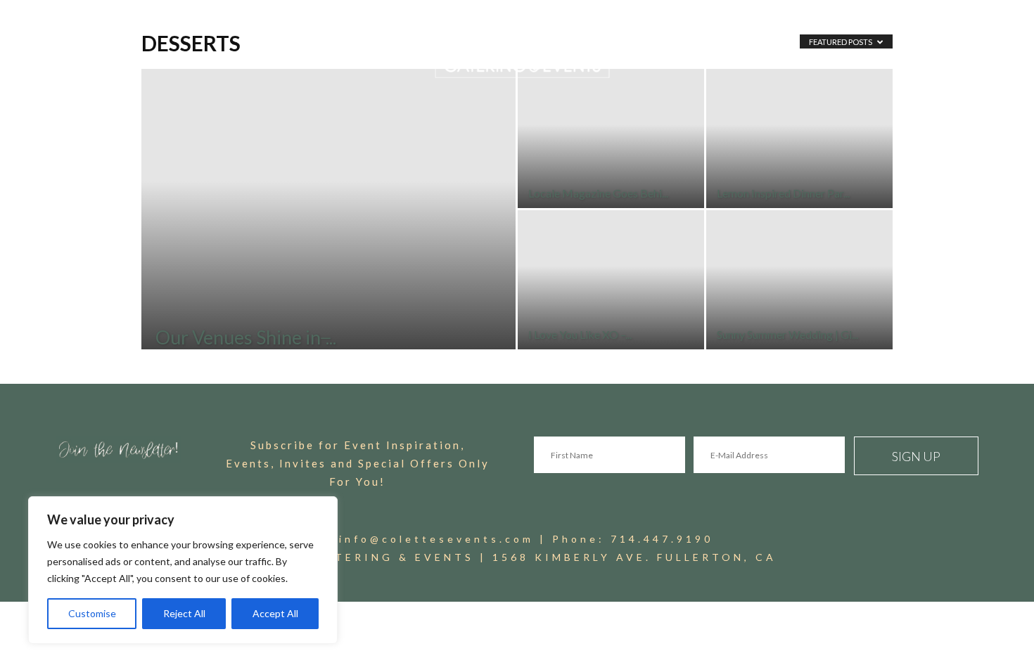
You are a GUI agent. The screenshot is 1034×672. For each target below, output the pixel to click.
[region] (183, 570)
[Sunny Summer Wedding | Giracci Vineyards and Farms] (799, 279)
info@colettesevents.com (436, 539)
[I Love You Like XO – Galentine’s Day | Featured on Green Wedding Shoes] (611, 279)
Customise (92, 613)
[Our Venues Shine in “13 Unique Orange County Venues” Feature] (328, 231)
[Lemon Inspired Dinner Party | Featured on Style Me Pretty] (799, 138)
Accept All (275, 613)
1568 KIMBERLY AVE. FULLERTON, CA (634, 557)
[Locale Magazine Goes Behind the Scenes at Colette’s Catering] (611, 138)
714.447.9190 (662, 539)
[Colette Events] (517, 47)
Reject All (184, 613)
